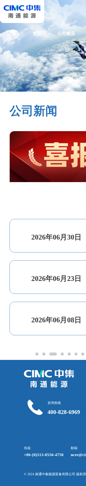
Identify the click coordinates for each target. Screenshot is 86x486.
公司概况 (66, 33)
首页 (37, 33)
